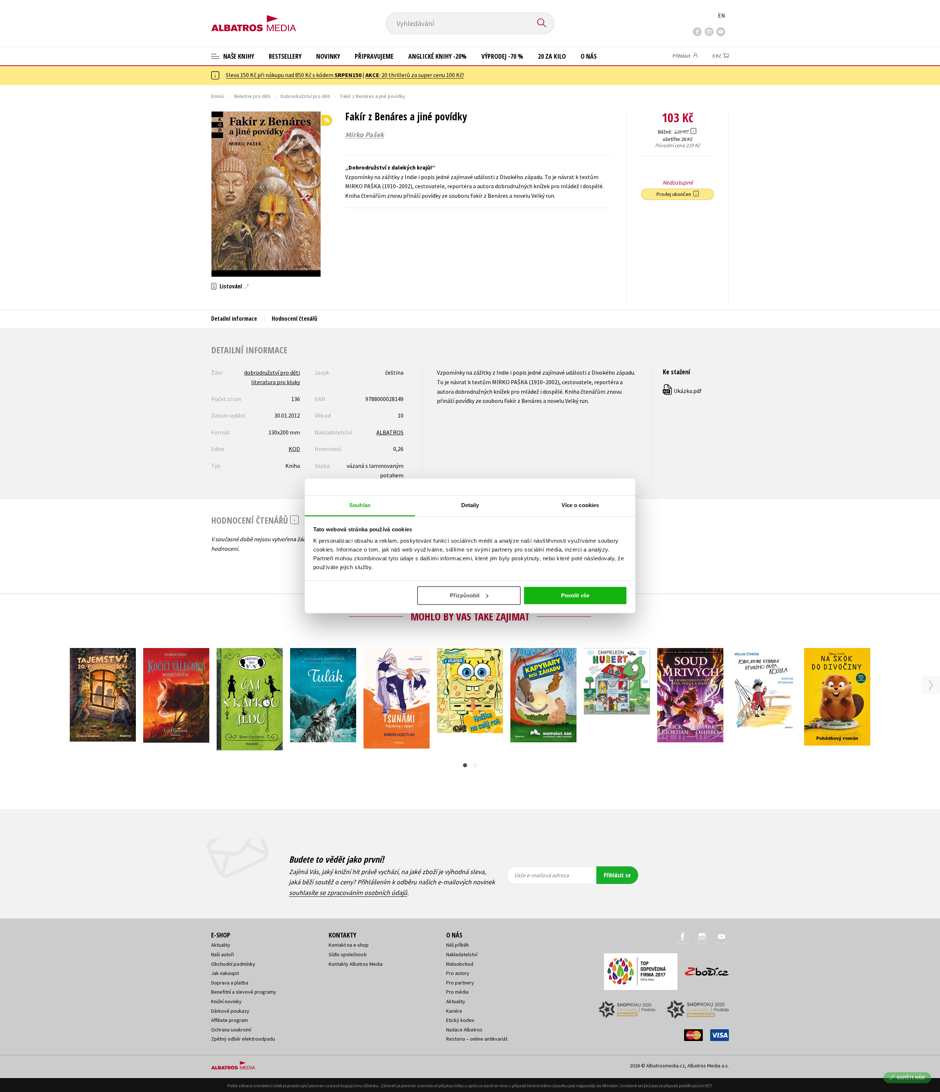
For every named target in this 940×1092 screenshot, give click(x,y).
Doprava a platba (229, 982)
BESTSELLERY (285, 56)
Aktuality (220, 945)
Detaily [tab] (470, 505)
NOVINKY (328, 56)
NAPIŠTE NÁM (911, 1077)
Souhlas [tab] (359, 505)
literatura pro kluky (275, 382)
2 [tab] (475, 765)
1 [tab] (465, 765)
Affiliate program (229, 1020)
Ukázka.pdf (683, 390)
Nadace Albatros (464, 1029)
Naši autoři (222, 954)
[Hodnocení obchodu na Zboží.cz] (703, 969)
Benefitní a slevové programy (243, 992)
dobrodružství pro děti (272, 372)
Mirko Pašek (364, 135)
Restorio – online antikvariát (476, 1038)
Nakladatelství (461, 954)
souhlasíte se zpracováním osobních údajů (348, 892)
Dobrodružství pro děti (305, 96)
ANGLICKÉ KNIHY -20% (437, 56)
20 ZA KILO (552, 56)
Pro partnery (460, 982)
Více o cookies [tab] (580, 505)
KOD (294, 448)
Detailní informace (234, 318)
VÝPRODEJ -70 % (502, 56)
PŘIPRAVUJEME (374, 56)
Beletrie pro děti (252, 96)
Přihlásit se (617, 875)
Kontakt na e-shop (349, 945)
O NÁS (589, 56)
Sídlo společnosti (347, 954)
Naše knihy (238, 56)
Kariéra (454, 1011)
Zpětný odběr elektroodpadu (243, 1038)
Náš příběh (457, 945)
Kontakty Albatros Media (356, 964)
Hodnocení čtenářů (294, 318)
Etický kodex (460, 1020)
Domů (217, 96)
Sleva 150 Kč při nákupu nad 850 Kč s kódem (293, 75)
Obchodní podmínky (233, 964)
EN (721, 15)
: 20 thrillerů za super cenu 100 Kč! (414, 75)
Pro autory (457, 973)
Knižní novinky (226, 1001)
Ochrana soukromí (231, 1029)
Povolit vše (575, 595)
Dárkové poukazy (230, 1011)
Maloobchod (459, 964)
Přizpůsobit (465, 595)
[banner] (253, 17)
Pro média (457, 992)
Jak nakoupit (225, 973)
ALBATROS (390, 432)
